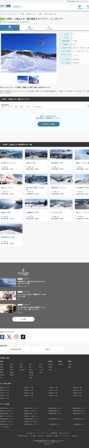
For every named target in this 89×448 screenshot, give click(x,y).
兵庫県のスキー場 (4, 395)
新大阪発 (51, 364)
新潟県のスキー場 (4, 393)
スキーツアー (9, 29)
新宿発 (1, 364)
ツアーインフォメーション (42, 433)
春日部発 (12, 375)
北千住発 (2, 375)
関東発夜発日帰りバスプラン (31, 408)
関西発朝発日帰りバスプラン (7, 413)
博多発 (69, 367)
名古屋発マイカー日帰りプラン (31, 421)
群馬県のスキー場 (28, 390)
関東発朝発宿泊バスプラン (55, 408)
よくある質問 (32, 435)
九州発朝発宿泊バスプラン (55, 424)
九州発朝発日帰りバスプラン (7, 424)
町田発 (1, 372)
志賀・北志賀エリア (25, 286)
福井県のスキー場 (53, 393)
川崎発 (21, 367)
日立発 (40, 367)
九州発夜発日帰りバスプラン (31, 424)
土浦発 (40, 372)
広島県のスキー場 (53, 395)
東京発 (1, 367)
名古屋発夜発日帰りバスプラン (31, 419)
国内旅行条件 (49, 435)
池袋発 (1, 369)
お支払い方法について (64, 433)
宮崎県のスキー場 (4, 398)
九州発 (22, 14)
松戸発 (30, 364)
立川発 (1, 377)
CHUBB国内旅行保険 (15, 349)
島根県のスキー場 (28, 395)
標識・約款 (75, 435)
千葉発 (30, 377)
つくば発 (41, 369)
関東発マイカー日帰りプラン (31, 411)
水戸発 (40, 364)
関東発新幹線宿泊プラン (54, 411)
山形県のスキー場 (53, 387)
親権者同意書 (54, 433)
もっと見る (23, 319)
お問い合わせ (40, 435)
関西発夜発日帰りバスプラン (31, 413)
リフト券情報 (48, 29)
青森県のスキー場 (4, 387)
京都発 (50, 367)
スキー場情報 (29, 29)
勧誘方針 (47, 349)
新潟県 (40, 14)
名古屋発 (60, 364)
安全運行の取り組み (23, 435)
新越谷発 (12, 372)
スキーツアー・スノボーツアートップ (9, 14)
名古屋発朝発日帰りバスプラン (7, 419)
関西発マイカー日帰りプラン (31, 416)
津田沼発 (31, 375)
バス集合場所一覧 (30, 433)
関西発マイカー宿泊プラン (6, 416)
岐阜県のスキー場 (28, 393)
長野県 (19, 286)
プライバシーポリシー (65, 435)
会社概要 (56, 435)
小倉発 (69, 364)
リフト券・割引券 (4, 427)
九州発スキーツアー (31, 14)
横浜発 (21, 364)
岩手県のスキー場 (28, 387)
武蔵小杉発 (22, 369)
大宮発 (11, 364)
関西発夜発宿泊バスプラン (55, 413)
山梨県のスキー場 (53, 390)
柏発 (30, 367)
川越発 (11, 367)
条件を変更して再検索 (48, 124)
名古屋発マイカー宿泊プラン (7, 421)
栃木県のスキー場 (4, 390)
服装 (19, 312)
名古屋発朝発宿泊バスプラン (56, 419)
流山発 (30, 369)
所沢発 (11, 369)
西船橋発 (31, 372)
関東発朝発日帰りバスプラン (7, 408)
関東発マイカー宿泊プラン (6, 411)
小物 (19, 299)
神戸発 (50, 369)
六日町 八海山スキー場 (50, 14)
